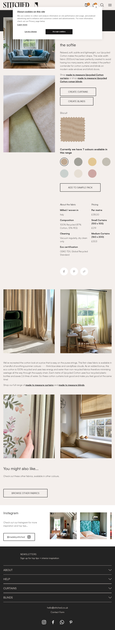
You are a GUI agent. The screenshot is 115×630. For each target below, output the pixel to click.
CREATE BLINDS (76, 101)
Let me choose (31, 32)
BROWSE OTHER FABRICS (25, 493)
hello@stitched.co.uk (57, 607)
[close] (96, 7)
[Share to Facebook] (64, 271)
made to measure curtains (40, 385)
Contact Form (57, 612)
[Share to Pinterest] (74, 271)
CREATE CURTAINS (78, 91)
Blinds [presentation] (8, 597)
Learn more (22, 25)
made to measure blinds (71, 385)
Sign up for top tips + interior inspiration (39, 558)
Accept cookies (59, 32)
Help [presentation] (6, 579)
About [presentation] (8, 570)
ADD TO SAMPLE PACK (80, 187)
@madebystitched (16, 537)
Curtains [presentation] (10, 588)
